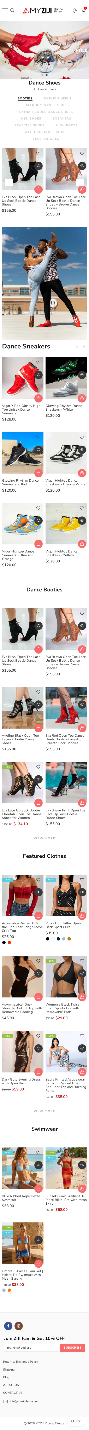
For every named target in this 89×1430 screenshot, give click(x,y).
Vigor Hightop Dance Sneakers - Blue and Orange (18, 555)
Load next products (84, 346)
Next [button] (80, 182)
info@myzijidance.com (24, 1401)
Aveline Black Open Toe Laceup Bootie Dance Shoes (20, 739)
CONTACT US (13, 1393)
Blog (6, 1377)
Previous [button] (9, 182)
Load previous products (77, 346)
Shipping (9, 1369)
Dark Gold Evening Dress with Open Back (21, 1081)
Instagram (18, 1326)
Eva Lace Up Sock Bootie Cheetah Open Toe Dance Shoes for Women (21, 814)
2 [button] (47, 75)
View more (44, 838)
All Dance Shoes (44, 89)
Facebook (8, 1326)
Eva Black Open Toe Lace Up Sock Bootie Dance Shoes (21, 200)
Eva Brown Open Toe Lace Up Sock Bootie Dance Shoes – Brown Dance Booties (66, 202)
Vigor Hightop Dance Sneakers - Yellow (62, 553)
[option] (44, 50)
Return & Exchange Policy (20, 1362)
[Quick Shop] (38, 189)
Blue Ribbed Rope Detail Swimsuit (21, 1198)
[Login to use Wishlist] (38, 153)
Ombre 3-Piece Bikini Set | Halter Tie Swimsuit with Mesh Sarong (22, 1274)
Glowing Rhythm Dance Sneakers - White (64, 407)
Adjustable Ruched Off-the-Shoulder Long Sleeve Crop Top (22, 927)
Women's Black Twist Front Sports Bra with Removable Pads (62, 1008)
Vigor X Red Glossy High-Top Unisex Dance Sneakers (22, 409)
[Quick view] (38, 166)
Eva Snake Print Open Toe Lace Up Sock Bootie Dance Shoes (65, 814)
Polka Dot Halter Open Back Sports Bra (63, 925)
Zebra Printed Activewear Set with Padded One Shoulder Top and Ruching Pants (66, 1085)
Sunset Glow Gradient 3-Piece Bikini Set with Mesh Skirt (66, 1199)
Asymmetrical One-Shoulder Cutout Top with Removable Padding (22, 1008)
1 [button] (42, 75)
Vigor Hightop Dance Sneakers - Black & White (65, 482)
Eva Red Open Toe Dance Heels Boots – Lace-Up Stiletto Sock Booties (65, 739)
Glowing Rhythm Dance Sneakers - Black (20, 482)
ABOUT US (11, 1385)
